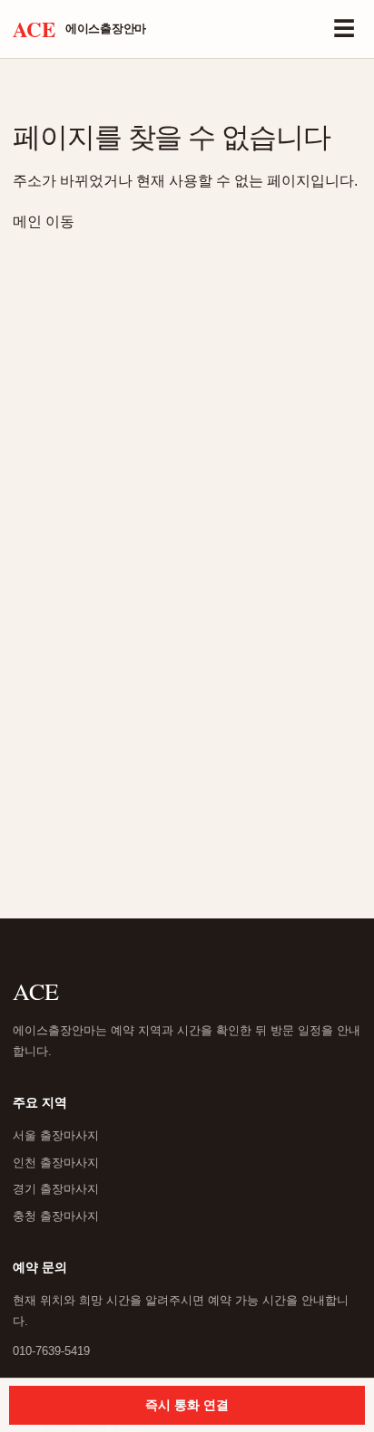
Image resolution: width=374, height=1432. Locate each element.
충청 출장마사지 (56, 1216)
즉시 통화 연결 (187, 1405)
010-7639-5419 (51, 1351)
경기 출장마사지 (56, 1189)
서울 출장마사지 (56, 1135)
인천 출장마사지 (56, 1162)
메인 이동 (43, 221)
